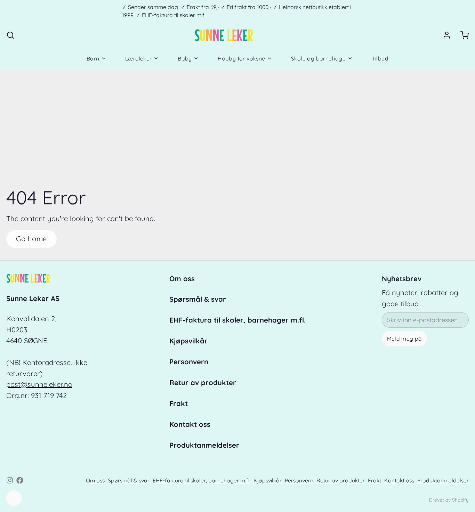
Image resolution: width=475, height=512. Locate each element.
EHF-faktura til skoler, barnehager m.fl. (237, 320)
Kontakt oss (189, 424)
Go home (31, 238)
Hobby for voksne (241, 58)
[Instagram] (9, 480)
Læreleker (138, 58)
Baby (185, 58)
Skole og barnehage (318, 58)
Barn (93, 58)
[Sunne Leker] (223, 35)
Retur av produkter (202, 382)
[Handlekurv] (461, 35)
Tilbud (380, 58)
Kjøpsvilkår (188, 340)
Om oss (182, 278)
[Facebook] (19, 480)
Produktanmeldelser (204, 445)
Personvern (188, 361)
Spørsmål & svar (197, 299)
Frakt (178, 403)
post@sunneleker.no (39, 384)
